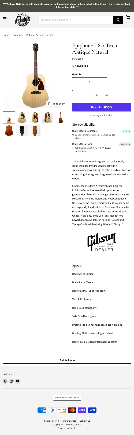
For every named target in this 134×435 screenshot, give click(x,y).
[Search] (118, 20)
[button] (9, 118)
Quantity (76, 74)
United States (65, 397)
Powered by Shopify (67, 428)
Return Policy (50, 420)
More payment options (102, 115)
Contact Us (85, 420)
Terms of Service (68, 420)
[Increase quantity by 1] (102, 82)
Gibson (79, 59)
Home (6, 35)
